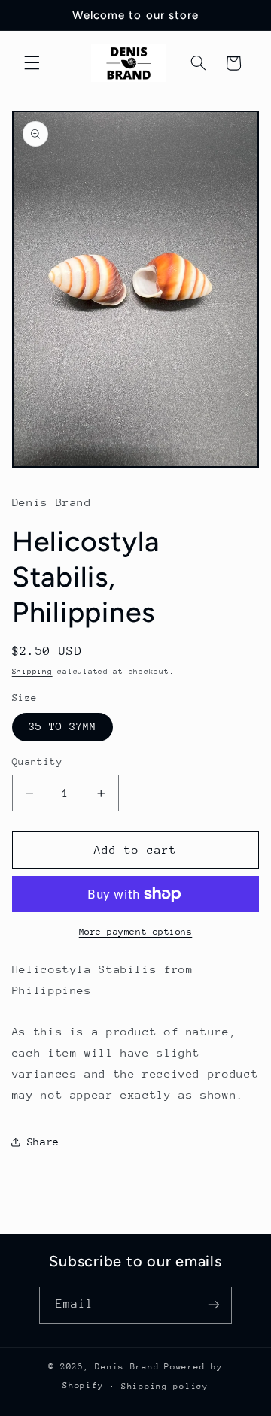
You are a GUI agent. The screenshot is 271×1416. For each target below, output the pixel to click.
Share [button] (43, 1142)
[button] (31, 63)
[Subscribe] (213, 1305)
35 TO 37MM (63, 726)
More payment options (136, 931)
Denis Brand (127, 1367)
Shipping (32, 671)
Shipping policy (165, 1386)
